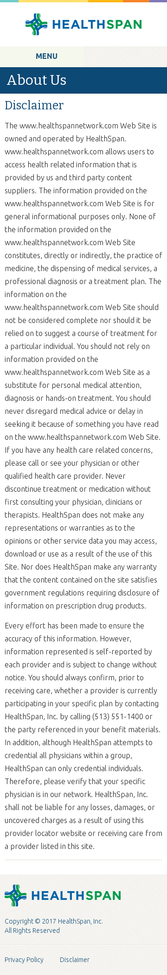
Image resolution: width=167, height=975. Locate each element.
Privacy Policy (24, 959)
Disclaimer (75, 959)
